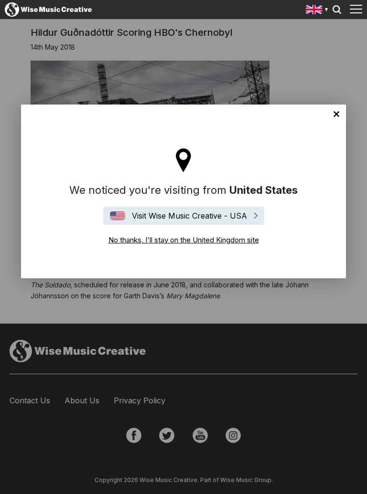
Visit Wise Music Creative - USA (189, 216)
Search (337, 9)
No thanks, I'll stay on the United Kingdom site (336, 114)
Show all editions (317, 11)
